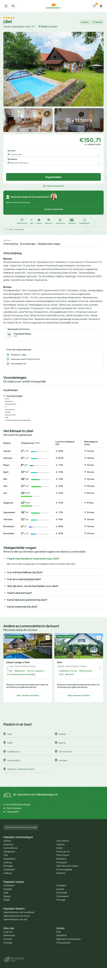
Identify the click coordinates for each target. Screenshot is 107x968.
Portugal (60, 899)
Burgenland (9, 858)
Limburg (7, 862)
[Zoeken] (13, 6)
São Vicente (62, 840)
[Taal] (101, 6)
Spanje (7, 896)
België (6, 899)
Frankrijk (7, 889)
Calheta (60, 844)
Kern (59, 662)
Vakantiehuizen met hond (16, 915)
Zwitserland (62, 896)
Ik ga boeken (53, 177)
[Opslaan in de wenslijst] (48, 638)
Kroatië (60, 889)
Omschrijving (10, 243)
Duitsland (61, 885)
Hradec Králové (18, 26)
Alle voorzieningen (16, 229)
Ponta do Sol (63, 851)
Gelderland (9, 869)
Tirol (5, 855)
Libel (28, 26)
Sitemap (7, 942)
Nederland (8, 885)
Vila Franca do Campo (67, 865)
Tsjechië (6, 26)
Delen (86, 22)
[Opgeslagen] (94, 6)
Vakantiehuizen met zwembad (18, 912)
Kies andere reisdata (28, 695)
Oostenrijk (61, 892)
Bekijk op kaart (49, 26)
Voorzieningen (28, 243)
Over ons (8, 931)
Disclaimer (61, 935)
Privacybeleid (63, 942)
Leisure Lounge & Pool (18, 662)
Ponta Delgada (64, 869)
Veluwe (7, 840)
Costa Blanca (10, 847)
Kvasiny (32, 666)
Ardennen (8, 844)
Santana (60, 872)
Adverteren (9, 935)
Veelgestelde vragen (48, 243)
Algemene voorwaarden (68, 938)
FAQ (58, 931)
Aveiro (59, 847)
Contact (7, 938)
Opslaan (98, 22)
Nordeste (61, 858)
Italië (5, 892)
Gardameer (9, 851)
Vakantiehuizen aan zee (15, 919)
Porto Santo (62, 855)
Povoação (61, 862)
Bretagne (8, 865)
